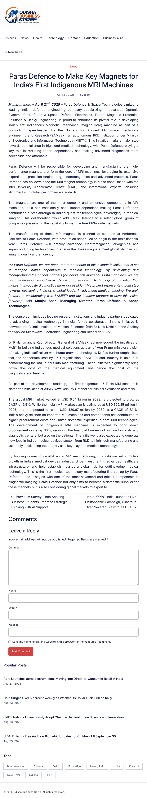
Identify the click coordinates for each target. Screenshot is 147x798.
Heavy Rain (97, 766)
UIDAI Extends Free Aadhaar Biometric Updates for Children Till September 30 (59, 736)
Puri (49, 774)
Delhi (56, 766)
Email (12, 607)
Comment (15, 547)
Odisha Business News (27, 791)
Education (74, 766)
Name (13, 590)
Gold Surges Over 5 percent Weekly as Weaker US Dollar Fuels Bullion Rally (57, 698)
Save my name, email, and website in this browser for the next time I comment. (61, 641)
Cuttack (38, 766)
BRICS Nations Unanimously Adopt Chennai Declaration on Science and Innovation (63, 717)
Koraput (134, 766)
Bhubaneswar (15, 766)
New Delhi (13, 774)
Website (13, 624)
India (117, 766)
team (87, 94)
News (73, 66)
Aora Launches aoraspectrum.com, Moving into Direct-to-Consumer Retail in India (63, 679)
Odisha (33, 774)
